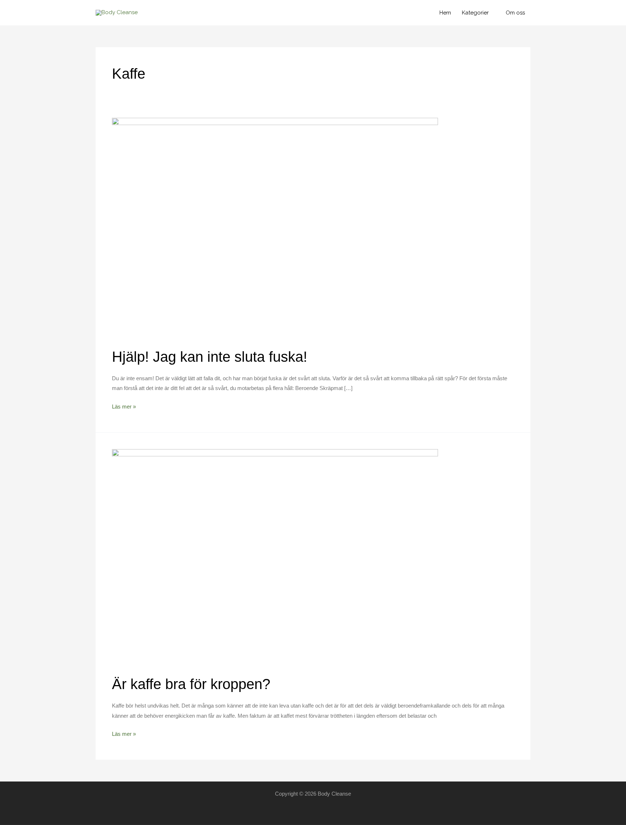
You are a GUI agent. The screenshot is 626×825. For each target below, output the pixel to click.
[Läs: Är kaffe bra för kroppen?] (275, 557)
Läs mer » (124, 407)
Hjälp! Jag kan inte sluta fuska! (209, 357)
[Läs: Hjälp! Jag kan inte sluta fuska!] (275, 228)
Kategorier (475, 12)
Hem (445, 12)
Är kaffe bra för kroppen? (191, 684)
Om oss (515, 12)
